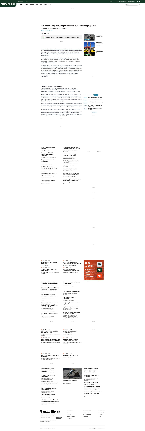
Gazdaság (32, 4)
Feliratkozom (59, 417)
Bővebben (94, 112)
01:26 (85, 97)
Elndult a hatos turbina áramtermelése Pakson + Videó (95, 106)
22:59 (85, 108)
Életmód (45, 4)
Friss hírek (21, 1)
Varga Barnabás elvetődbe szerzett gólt (99, 51)
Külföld (26, 4)
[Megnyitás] (18, 5)
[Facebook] (137, 1)
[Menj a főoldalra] (8, 4)
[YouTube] (139, 1)
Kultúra (87, 47)
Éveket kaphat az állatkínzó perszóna (99, 36)
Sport (41, 4)
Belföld (21, 4)
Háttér (37, 4)
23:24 (85, 105)
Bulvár (50, 4)
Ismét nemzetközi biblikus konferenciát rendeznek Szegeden (99, 44)
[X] (140, 1)
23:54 (85, 103)
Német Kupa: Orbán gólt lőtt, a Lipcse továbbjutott (95, 109)
